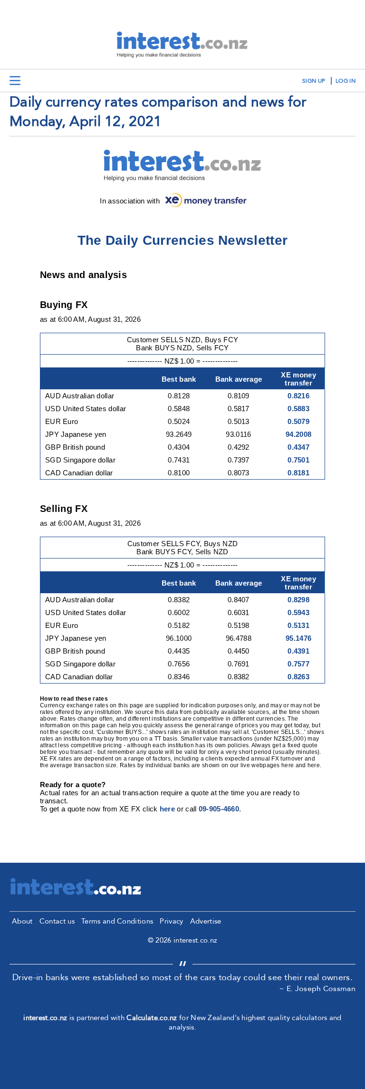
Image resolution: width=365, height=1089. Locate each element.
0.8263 (298, 677)
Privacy (171, 921)
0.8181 (298, 473)
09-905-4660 (219, 809)
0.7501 (298, 460)
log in (345, 81)
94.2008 (298, 434)
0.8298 (298, 600)
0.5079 (298, 421)
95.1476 (298, 638)
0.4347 (298, 447)
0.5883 (298, 409)
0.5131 (298, 625)
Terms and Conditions (117, 921)
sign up (313, 81)
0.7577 (298, 664)
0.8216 (298, 396)
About (22, 921)
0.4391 (298, 651)
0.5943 (298, 612)
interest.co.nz (45, 1017)
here (167, 809)
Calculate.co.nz (151, 1017)
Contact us (57, 921)
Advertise (205, 921)
